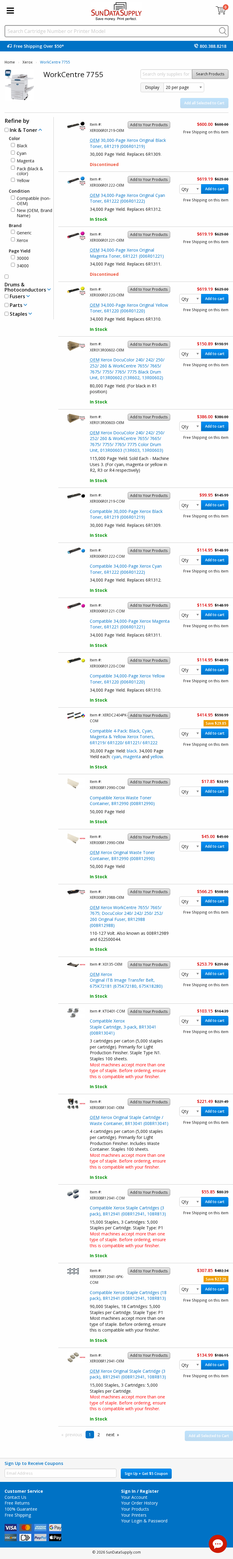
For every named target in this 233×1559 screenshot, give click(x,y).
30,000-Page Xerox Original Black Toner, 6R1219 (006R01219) (128, 143)
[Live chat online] (218, 1544)
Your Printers (134, 1515)
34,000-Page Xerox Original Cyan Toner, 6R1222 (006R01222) (127, 198)
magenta (132, 756)
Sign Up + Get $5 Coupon (146, 1473)
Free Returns (17, 1503)
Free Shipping (18, 1515)
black (132, 751)
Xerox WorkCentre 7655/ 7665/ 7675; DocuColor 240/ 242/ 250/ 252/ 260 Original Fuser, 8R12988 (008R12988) (126, 916)
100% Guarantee (21, 1509)
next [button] (110, 1434)
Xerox (27, 62)
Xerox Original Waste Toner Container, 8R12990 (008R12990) (122, 855)
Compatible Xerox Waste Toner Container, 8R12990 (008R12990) (122, 801)
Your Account (134, 1497)
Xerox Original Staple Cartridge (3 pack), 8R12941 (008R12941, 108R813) (128, 1374)
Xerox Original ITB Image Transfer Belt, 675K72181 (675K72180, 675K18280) (126, 980)
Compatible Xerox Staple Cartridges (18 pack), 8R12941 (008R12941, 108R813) (128, 1295)
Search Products (210, 74)
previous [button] (74, 1434)
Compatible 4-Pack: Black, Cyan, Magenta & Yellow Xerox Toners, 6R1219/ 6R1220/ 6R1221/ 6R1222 (123, 736)
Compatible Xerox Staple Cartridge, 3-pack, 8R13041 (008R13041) (123, 1027)
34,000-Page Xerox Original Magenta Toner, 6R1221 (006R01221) (127, 253)
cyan (116, 756)
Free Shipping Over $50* (39, 46)
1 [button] (90, 1434)
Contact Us (15, 1497)
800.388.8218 (213, 46)
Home (10, 62)
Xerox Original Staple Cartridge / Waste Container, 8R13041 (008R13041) (129, 1120)
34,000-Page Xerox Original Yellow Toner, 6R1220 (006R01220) (129, 308)
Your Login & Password (144, 1521)
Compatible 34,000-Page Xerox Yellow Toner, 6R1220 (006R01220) (127, 679)
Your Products (135, 1509)
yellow (156, 756)
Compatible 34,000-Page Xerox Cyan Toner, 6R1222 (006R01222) (126, 569)
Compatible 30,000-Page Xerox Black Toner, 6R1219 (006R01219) (126, 514)
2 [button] (98, 1434)
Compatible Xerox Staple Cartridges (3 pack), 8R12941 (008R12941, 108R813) (128, 1211)
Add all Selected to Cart (204, 103)
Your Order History (139, 1503)
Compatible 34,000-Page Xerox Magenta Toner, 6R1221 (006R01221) (130, 624)
